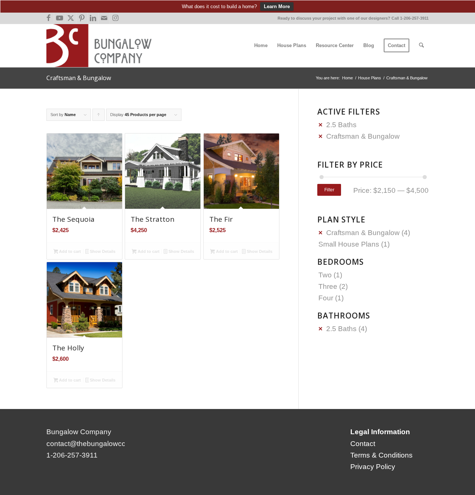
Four (325, 298)
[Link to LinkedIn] (93, 18)
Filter (329, 189)
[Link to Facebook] (48, 18)
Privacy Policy (372, 467)
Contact (362, 444)
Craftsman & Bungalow (363, 136)
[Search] (421, 45)
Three (327, 286)
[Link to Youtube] (59, 18)
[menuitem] (260, 45)
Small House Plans (348, 244)
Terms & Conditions (381, 455)
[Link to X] (70, 18)
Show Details (102, 251)
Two (325, 275)
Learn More (277, 6)
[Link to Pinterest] (81, 18)
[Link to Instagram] (115, 18)
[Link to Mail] (104, 18)
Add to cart (69, 251)
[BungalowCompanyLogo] (101, 45)
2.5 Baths (341, 125)
